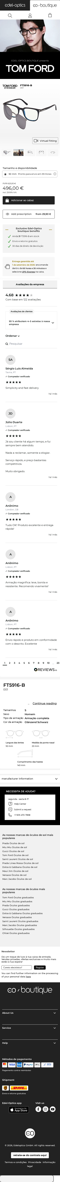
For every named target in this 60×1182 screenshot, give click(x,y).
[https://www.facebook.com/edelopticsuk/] (38, 1109)
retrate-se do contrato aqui (29, 1155)
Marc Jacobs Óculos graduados (19, 925)
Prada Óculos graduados (16, 905)
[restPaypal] (28, 1064)
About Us (7, 1012)
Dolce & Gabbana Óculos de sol (19, 867)
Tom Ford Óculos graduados (18, 897)
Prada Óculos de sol (13, 843)
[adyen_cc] (4, 1064)
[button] (15, 5)
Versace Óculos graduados (17, 917)
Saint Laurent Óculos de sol (17, 859)
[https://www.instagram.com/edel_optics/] (45, 1109)
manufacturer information (17, 778)
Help (5, 1042)
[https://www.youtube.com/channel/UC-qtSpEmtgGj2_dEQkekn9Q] (53, 1109)
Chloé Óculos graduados (16, 933)
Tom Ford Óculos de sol (15, 855)
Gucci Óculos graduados (16, 909)
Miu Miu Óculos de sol (14, 847)
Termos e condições (16, 1162)
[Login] (30, 15)
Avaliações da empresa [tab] (30, 284)
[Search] (10, 15)
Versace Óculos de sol (14, 875)
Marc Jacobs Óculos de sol (17, 879)
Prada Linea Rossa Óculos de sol (20, 863)
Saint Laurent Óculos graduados (20, 921)
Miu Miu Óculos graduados (17, 901)
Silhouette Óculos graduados (18, 929)
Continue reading (45, 703)
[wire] (47, 1064)
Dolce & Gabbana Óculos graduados (22, 913)
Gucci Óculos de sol (13, 851)
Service (6, 1027)
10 (48, 662)
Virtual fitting (48, 140)
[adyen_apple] (37, 1064)
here (28, 976)
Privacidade (34, 1162)
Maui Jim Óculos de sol (15, 871)
